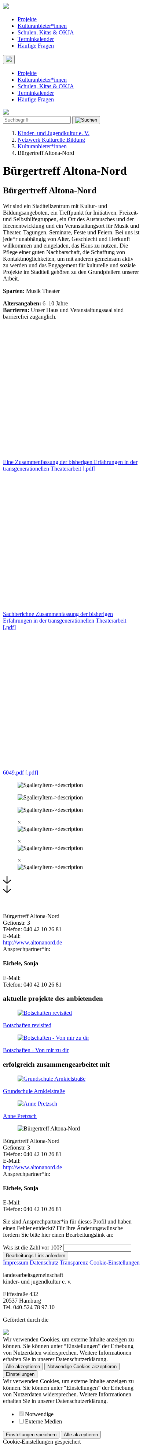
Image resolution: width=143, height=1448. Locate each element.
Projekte (27, 19)
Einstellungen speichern (31, 1434)
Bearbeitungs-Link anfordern (35, 1255)
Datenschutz (44, 1262)
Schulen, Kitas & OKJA (46, 32)
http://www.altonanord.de (32, 942)
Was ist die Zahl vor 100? (32, 1247)
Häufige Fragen (36, 45)
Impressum (15, 1262)
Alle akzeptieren (23, 1366)
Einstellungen (20, 1374)
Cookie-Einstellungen (114, 1262)
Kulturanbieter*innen (42, 26)
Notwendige (39, 1414)
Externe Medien (43, 1421)
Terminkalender (36, 39)
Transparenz (74, 1262)
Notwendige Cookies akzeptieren (82, 1366)
